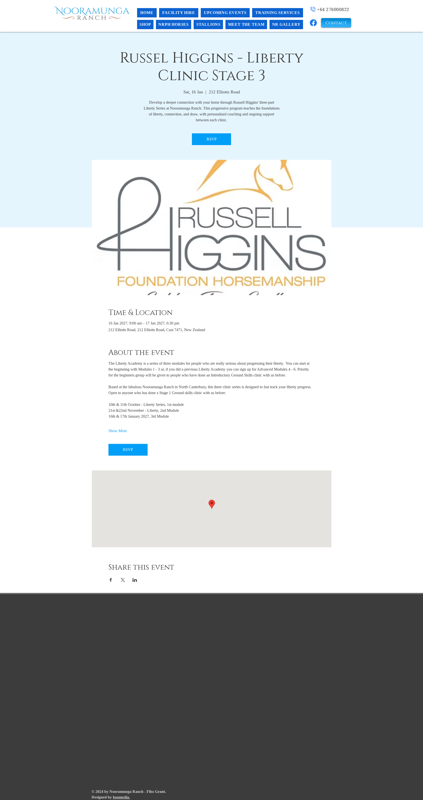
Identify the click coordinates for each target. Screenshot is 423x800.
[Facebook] (313, 22)
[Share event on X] (122, 580)
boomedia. (121, 797)
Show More (117, 431)
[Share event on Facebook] (110, 580)
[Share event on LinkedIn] (134, 580)
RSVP (212, 139)
